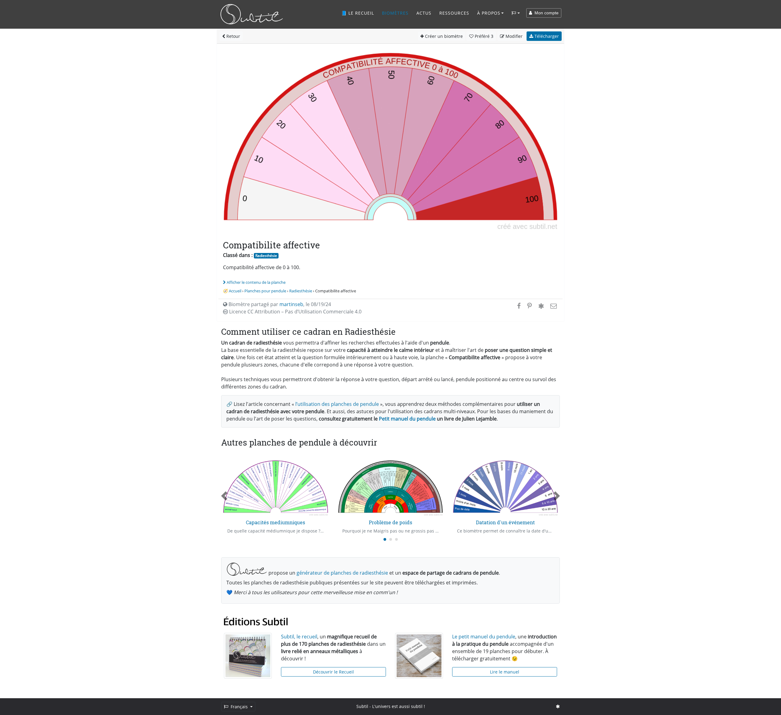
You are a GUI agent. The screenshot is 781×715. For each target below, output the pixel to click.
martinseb (291, 304)
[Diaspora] (541, 306)
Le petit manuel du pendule (483, 636)
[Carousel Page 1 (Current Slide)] (384, 539)
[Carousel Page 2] (390, 539)
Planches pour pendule (265, 291)
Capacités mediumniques (275, 522)
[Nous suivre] (558, 706)
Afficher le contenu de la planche (256, 282)
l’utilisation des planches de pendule (337, 404)
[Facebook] (519, 306)
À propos (488, 13)
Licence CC (295, 311)
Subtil (362, 706)
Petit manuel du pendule (407, 418)
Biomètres (395, 13)
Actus (423, 13)
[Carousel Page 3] (396, 539)
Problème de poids (390, 522)
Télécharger (546, 36)
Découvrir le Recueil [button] (333, 672)
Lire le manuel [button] (504, 672)
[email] (553, 306)
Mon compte (545, 12)
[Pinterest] (529, 306)
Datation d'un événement (505, 522)
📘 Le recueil (357, 13)
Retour (232, 36)
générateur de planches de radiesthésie (342, 572)
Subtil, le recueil (299, 636)
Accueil (235, 291)
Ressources (454, 13)
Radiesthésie (266, 255)
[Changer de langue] (516, 13)
